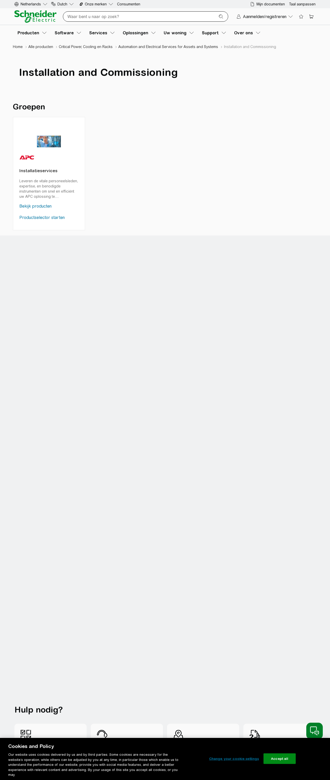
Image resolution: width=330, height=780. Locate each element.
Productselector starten (42, 217)
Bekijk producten (35, 206)
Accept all (279, 758)
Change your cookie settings (234, 758)
